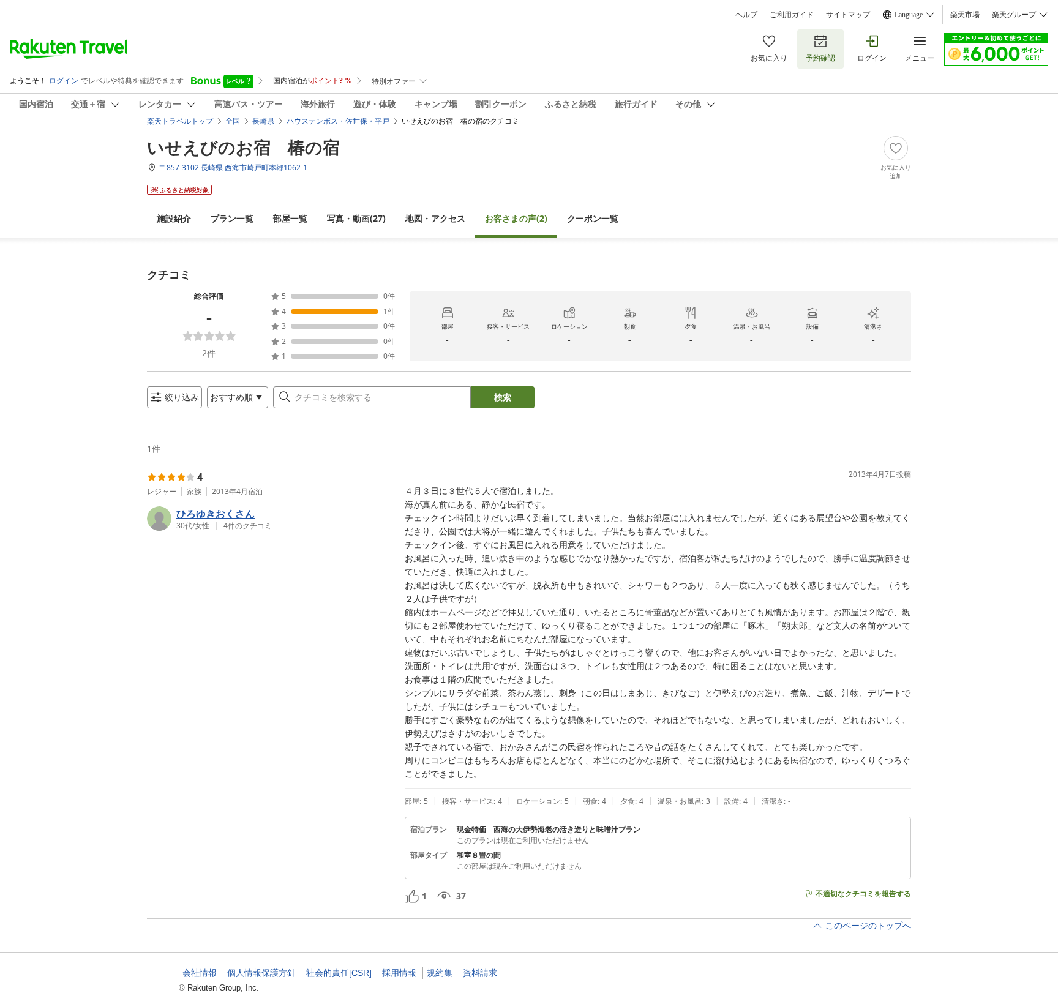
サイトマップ (848, 14)
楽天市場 (965, 14)
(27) (356, 218)
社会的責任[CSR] (339, 973)
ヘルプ (746, 14)
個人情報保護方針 (261, 973)
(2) (516, 218)
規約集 (439, 973)
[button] (271, 518)
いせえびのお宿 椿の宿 (243, 147)
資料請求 (480, 973)
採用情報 (399, 973)
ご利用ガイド (792, 14)
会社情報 (199, 973)
